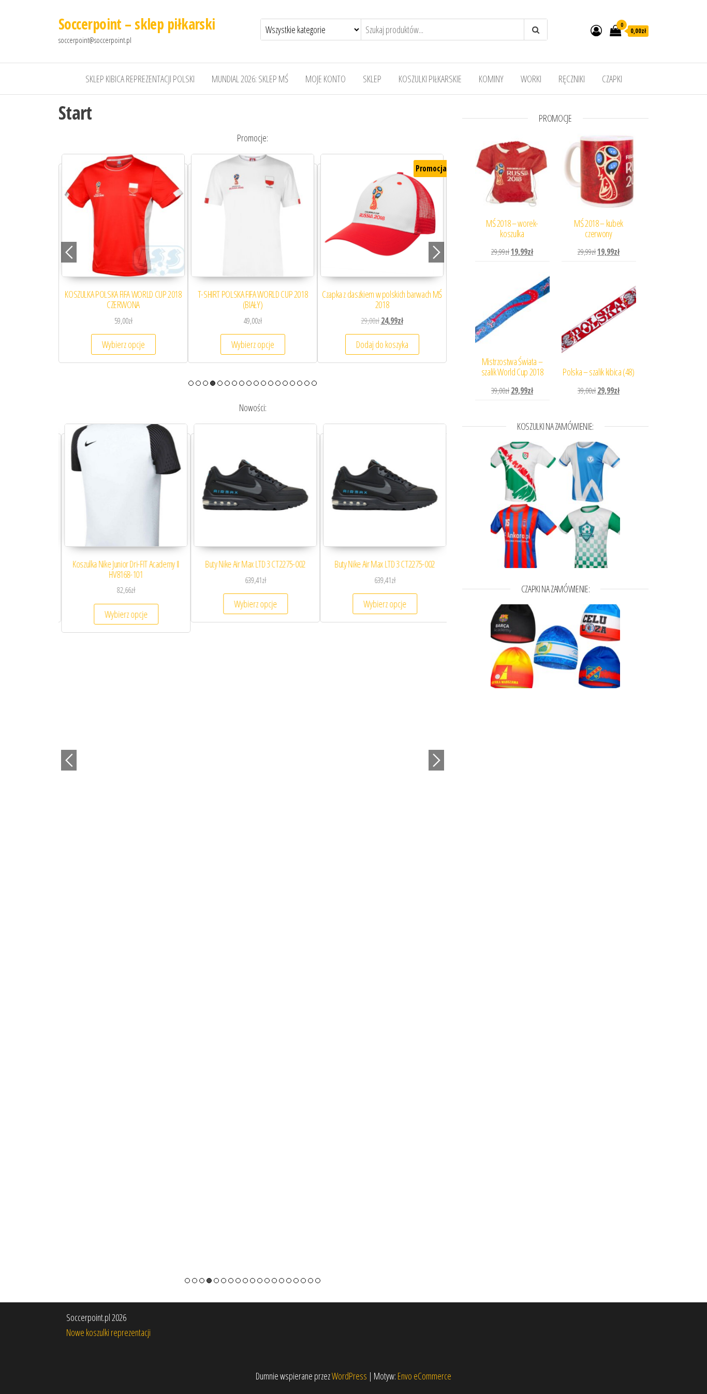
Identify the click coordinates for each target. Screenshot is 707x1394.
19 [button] (317, 1280)
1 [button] (191, 383)
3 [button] (205, 383)
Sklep (372, 78)
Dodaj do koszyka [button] (382, 344)
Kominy (491, 78)
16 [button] (299, 383)
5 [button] (220, 383)
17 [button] (307, 383)
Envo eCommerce (424, 1376)
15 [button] (292, 383)
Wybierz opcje (123, 344)
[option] (123, 263)
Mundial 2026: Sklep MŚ (250, 78)
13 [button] (278, 383)
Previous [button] (69, 252)
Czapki (612, 78)
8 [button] (241, 383)
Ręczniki (571, 78)
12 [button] (270, 383)
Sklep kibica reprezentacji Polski (140, 78)
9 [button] (249, 383)
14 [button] (285, 383)
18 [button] (314, 383)
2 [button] (198, 383)
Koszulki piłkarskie (430, 78)
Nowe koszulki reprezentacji (108, 1332)
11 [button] (263, 383)
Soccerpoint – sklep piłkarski (136, 24)
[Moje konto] (596, 30)
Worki (531, 78)
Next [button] (436, 252)
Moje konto (325, 78)
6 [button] (227, 383)
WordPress (349, 1376)
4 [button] (212, 383)
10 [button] (256, 383)
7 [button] (234, 383)
